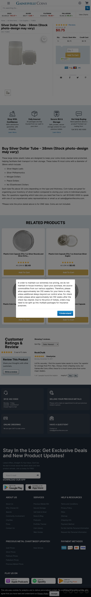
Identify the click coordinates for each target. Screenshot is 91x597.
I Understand (65, 313)
